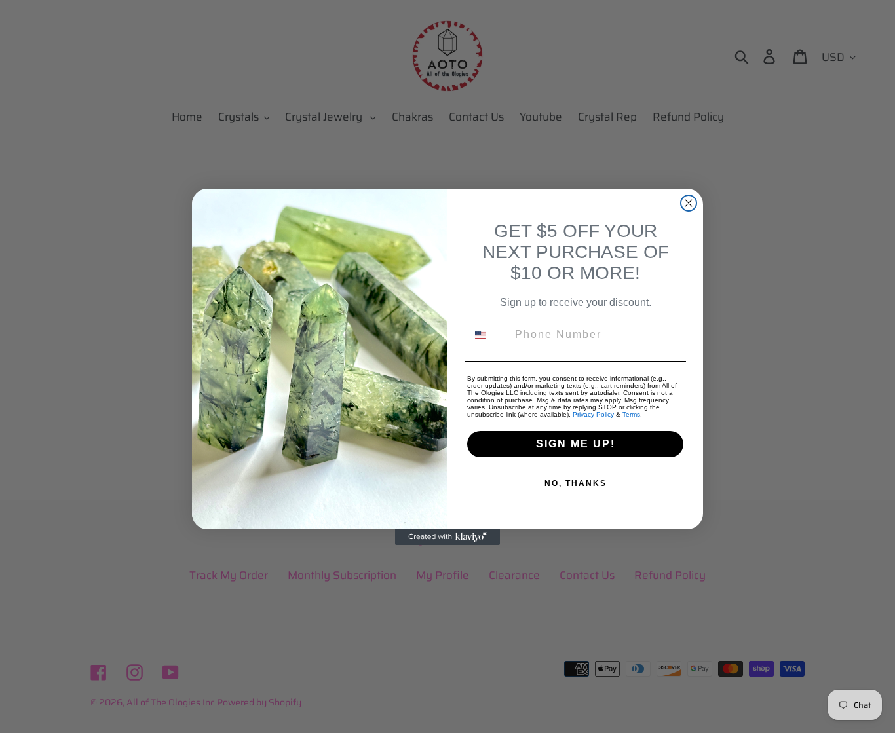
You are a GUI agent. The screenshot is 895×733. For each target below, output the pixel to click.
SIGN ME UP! (575, 443)
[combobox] (488, 334)
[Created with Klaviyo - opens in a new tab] (447, 537)
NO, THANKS (575, 483)
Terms (631, 414)
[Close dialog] (688, 203)
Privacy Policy (593, 414)
